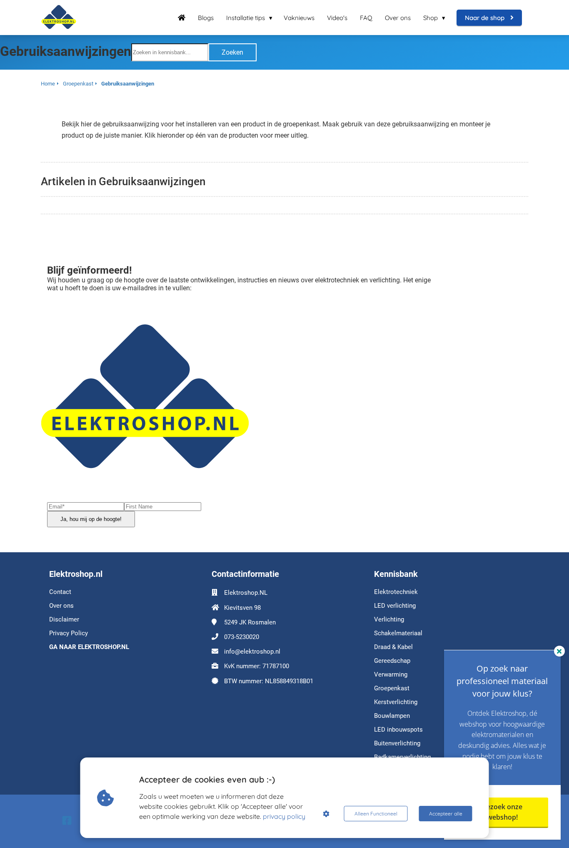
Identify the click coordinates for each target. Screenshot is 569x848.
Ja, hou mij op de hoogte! (91, 519)
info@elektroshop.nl (252, 651)
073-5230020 (241, 637)
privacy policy (284, 816)
